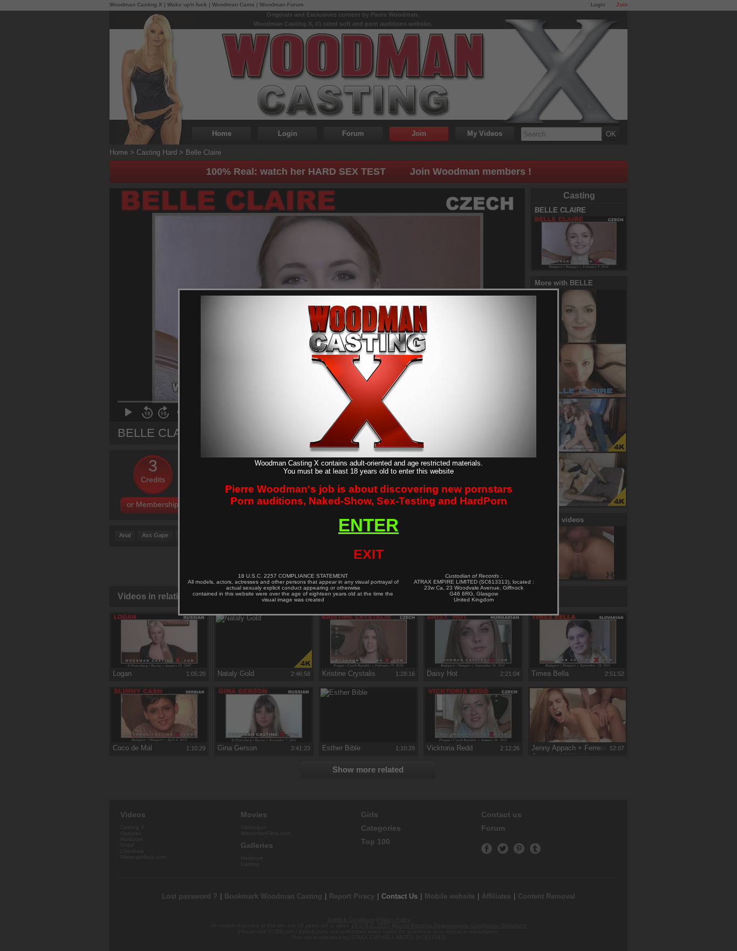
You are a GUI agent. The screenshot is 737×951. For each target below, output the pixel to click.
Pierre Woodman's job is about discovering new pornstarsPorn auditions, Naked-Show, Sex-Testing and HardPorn (369, 495)
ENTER (368, 525)
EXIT (368, 554)
